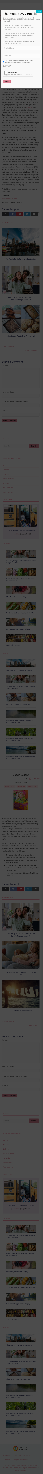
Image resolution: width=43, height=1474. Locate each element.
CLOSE (39, 11)
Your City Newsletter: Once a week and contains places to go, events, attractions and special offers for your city (20, 35)
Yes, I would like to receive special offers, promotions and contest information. (19, 61)
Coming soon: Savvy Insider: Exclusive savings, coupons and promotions (20, 42)
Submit (6, 81)
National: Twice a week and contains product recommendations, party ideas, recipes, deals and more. (19, 27)
